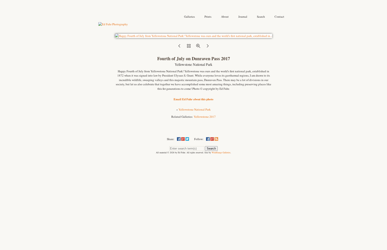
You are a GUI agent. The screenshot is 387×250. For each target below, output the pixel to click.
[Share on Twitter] (187, 139)
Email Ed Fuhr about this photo (193, 99)
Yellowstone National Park (194, 109)
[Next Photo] (207, 47)
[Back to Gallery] (193, 36)
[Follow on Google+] (212, 139)
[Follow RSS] (216, 139)
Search (211, 148)
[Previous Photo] (179, 47)
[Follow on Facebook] (208, 139)
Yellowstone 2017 (205, 117)
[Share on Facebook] (179, 139)
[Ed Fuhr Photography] (113, 24)
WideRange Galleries (221, 152)
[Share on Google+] (183, 139)
